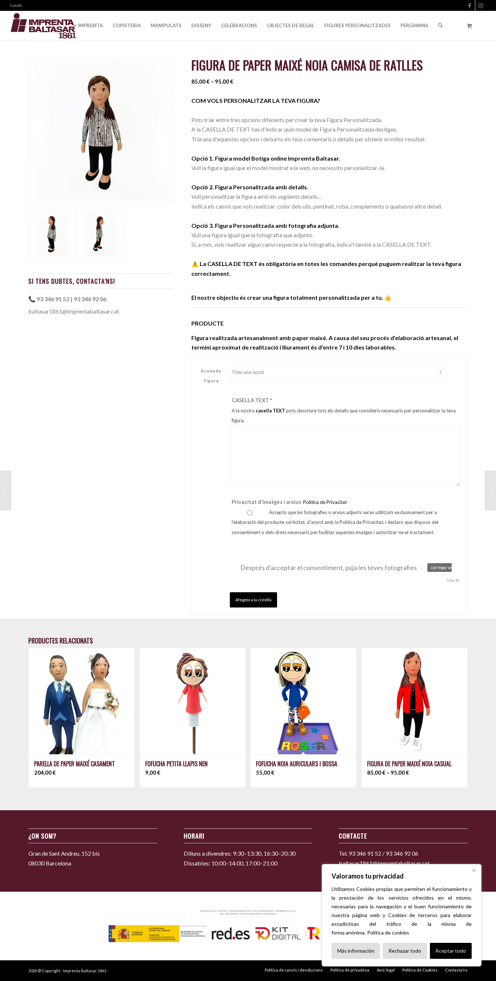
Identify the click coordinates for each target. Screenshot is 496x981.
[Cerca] (473, 870)
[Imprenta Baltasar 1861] (43, 25)
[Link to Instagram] (480, 5)
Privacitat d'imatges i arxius (289, 501)
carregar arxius (445, 567)
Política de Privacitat (325, 502)
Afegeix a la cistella (253, 599)
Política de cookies (388, 932)
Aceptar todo (450, 951)
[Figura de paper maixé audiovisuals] (490, 490)
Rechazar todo (405, 951)
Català (16, 5)
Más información (355, 951)
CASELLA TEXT (344, 410)
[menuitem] (16, 5)
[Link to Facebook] (469, 5)
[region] (401, 915)
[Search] (440, 25)
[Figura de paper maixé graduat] (5, 490)
